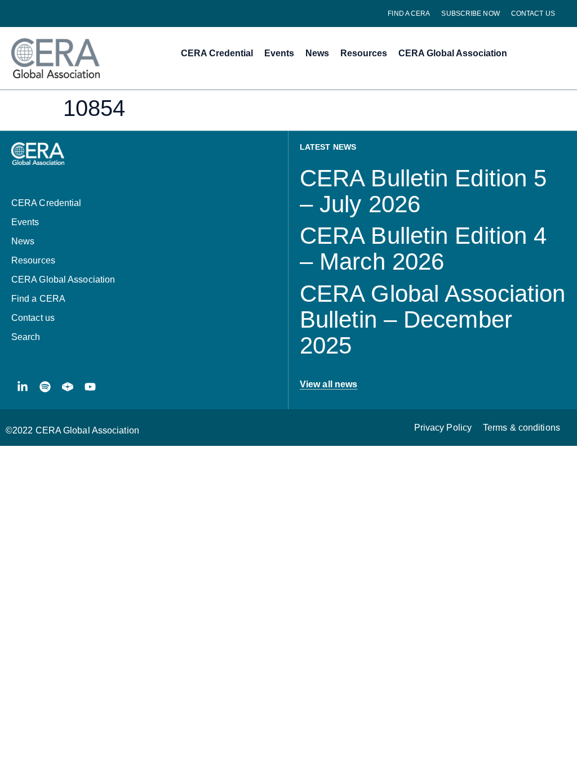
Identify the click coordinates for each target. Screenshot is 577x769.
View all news (328, 384)
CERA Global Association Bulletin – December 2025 (432, 319)
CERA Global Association (452, 53)
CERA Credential (217, 53)
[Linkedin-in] (22, 386)
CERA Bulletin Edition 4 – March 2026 (423, 248)
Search (26, 337)
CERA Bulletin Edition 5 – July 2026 (423, 191)
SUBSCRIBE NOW (470, 13)
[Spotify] (45, 386)
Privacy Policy (443, 427)
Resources (363, 53)
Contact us (533, 13)
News (317, 53)
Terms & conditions (521, 427)
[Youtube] (90, 386)
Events (279, 53)
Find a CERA (409, 13)
